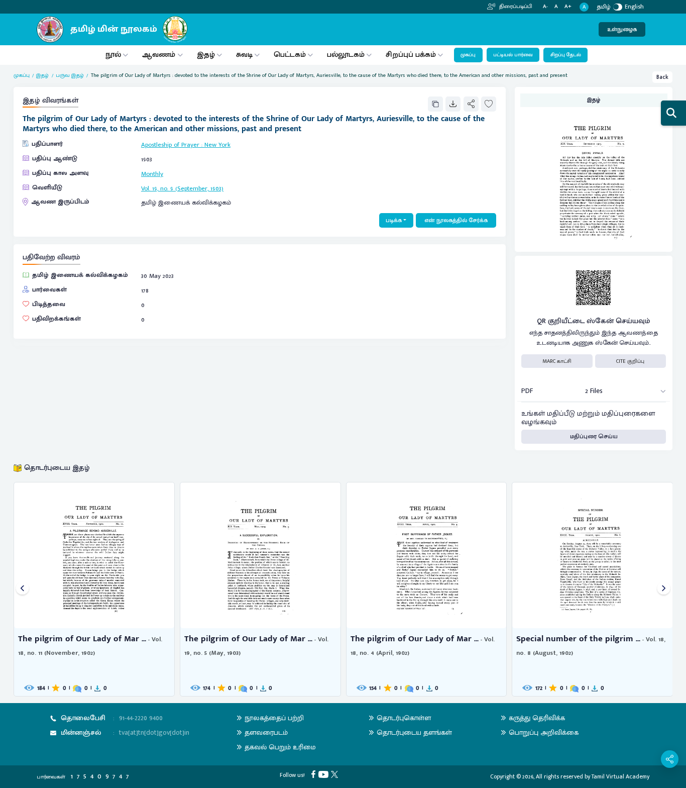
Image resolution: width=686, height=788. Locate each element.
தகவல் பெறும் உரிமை (280, 747)
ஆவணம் (159, 54)
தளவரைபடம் (266, 732)
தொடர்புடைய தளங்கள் (414, 732)
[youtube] (324, 773)
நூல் (113, 54)
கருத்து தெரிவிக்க (537, 718)
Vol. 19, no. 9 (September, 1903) (182, 188)
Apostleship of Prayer (170, 145)
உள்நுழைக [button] (622, 29)
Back (662, 77)
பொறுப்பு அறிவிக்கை (544, 732)
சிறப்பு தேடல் (565, 55)
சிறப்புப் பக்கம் (411, 54)
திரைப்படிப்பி (515, 6)
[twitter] (335, 773)
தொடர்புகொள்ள (404, 718)
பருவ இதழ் (70, 75)
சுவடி (244, 54)
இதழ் (206, 54)
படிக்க (394, 220)
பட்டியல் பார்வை (513, 55)
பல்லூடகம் (346, 54)
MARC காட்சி (556, 361)
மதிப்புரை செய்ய (594, 436)
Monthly (152, 174)
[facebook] (314, 773)
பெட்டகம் (290, 54)
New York (217, 145)
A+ (567, 7)
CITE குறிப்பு (630, 361)
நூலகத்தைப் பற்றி (274, 718)
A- (545, 7)
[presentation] (22, 589)
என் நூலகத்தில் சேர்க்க (456, 220)
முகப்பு (468, 55)
